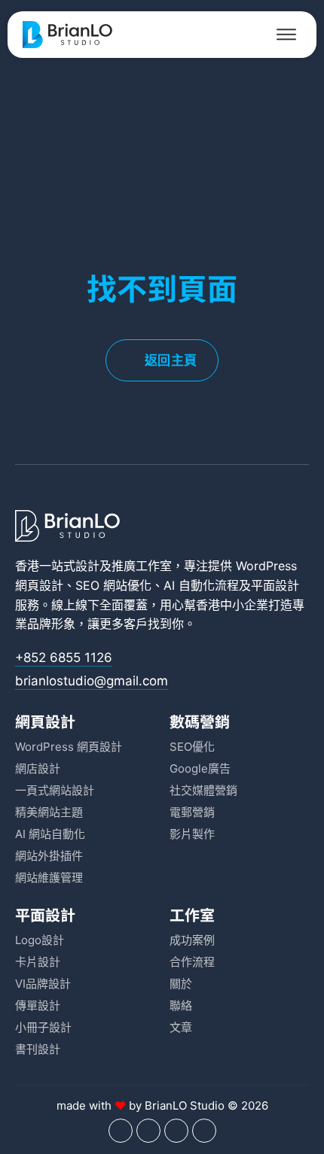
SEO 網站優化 (113, 585)
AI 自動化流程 (201, 585)
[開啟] (286, 35)
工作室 (192, 914)
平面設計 (275, 585)
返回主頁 (171, 360)
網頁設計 (45, 721)
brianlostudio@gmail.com (91, 680)
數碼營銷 (200, 721)
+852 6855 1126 (63, 657)
